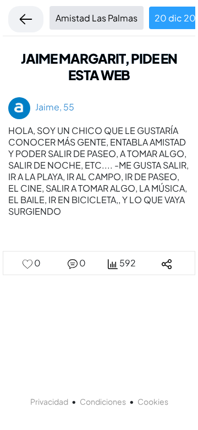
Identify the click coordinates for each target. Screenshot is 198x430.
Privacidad (49, 401)
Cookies (153, 401)
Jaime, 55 (52, 107)
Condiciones (103, 401)
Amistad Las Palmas (97, 18)
